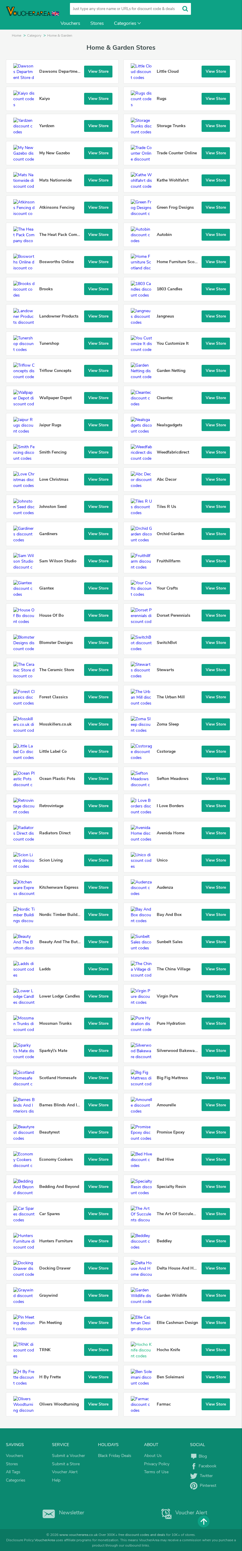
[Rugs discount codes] (143, 99)
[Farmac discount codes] (143, 1404)
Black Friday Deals (114, 1455)
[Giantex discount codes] (25, 588)
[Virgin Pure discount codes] (143, 996)
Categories (125, 23)
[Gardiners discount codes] (25, 534)
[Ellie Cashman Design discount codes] (143, 1323)
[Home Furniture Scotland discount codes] (143, 262)
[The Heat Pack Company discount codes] (25, 235)
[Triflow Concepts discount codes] (25, 371)
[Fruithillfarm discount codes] (143, 561)
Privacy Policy (156, 1464)
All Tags (13, 1472)
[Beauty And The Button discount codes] (25, 942)
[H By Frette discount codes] (25, 1377)
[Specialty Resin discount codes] (143, 1187)
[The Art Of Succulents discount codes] (143, 1214)
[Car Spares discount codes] (25, 1214)
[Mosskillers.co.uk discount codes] (25, 724)
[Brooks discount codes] (25, 289)
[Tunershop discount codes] (25, 343)
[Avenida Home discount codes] (143, 833)
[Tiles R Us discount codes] (143, 507)
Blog (202, 1456)
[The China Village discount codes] (143, 969)
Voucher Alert (65, 1472)
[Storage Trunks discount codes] (143, 126)
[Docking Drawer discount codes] (25, 1268)
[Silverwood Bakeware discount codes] (143, 1051)
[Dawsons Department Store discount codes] (25, 71)
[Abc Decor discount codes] (143, 479)
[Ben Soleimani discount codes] (143, 1377)
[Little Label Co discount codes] (25, 751)
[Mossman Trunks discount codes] (25, 1023)
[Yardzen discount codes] (25, 126)
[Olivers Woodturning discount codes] (25, 1404)
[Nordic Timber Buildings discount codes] (25, 915)
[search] (185, 9)
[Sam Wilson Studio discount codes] (25, 561)
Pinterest (206, 1485)
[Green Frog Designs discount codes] (143, 207)
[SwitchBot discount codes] (143, 643)
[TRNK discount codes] (25, 1350)
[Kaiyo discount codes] (25, 99)
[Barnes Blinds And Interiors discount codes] (25, 1105)
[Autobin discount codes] (143, 235)
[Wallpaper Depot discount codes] (25, 398)
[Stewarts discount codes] (143, 670)
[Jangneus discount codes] (143, 316)
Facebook (206, 1466)
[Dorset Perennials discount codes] (143, 615)
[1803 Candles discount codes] (143, 289)
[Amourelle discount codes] (143, 1105)
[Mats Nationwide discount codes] (25, 180)
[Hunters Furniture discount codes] (25, 1241)
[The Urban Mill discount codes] (143, 697)
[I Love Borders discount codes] (143, 806)
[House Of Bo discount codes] (25, 615)
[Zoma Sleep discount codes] (143, 724)
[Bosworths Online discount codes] (25, 262)
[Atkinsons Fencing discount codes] (25, 207)
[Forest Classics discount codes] (25, 697)
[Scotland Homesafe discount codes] (25, 1078)
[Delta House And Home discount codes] (143, 1268)
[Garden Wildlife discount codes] (143, 1295)
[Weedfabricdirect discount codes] (143, 452)
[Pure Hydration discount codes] (143, 1023)
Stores (97, 23)
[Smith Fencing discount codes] (25, 452)
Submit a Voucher (68, 1455)
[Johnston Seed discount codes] (25, 507)
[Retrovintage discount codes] (25, 806)
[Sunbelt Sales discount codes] (143, 942)
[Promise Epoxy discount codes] (143, 1132)
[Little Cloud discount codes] (143, 71)
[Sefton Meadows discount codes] (143, 779)
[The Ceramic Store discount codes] (25, 670)
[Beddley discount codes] (143, 1241)
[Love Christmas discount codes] (25, 479)
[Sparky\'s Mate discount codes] (25, 1051)
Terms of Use (156, 1472)
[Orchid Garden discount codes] (143, 534)
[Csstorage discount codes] (143, 751)
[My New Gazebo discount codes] (25, 153)
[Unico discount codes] (143, 860)
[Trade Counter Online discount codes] (143, 153)
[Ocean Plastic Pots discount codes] (25, 779)
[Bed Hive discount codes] (143, 1159)
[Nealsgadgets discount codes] (143, 425)
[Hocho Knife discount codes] (143, 1350)
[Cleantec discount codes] (143, 398)
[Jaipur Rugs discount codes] (25, 425)
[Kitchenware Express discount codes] (25, 887)
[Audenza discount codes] (143, 887)
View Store (98, 71)
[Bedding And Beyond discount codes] (25, 1187)
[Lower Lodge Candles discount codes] (25, 996)
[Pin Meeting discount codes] (25, 1323)
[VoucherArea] (29, 15)
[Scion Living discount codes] (25, 860)
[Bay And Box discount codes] (143, 915)
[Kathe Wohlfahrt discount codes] (143, 180)
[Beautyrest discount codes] (25, 1132)
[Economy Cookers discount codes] (25, 1159)
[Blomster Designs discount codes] (25, 643)
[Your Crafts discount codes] (143, 588)
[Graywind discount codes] (25, 1295)
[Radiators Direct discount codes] (25, 833)
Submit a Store (66, 1464)
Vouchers (70, 23)
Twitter (205, 1476)
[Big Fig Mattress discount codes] (143, 1078)
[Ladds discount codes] (25, 969)
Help (56, 1480)
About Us (153, 1455)
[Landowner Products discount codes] (25, 316)
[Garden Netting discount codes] (143, 371)
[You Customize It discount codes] (143, 343)
